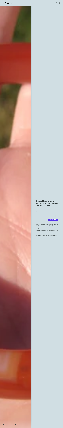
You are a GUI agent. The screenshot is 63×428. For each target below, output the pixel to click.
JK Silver (39, 207)
